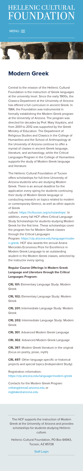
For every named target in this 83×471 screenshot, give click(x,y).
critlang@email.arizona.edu (26, 387)
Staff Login (41, 451)
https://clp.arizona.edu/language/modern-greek (40, 376)
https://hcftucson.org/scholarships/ (42, 212)
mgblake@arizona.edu (23, 392)
